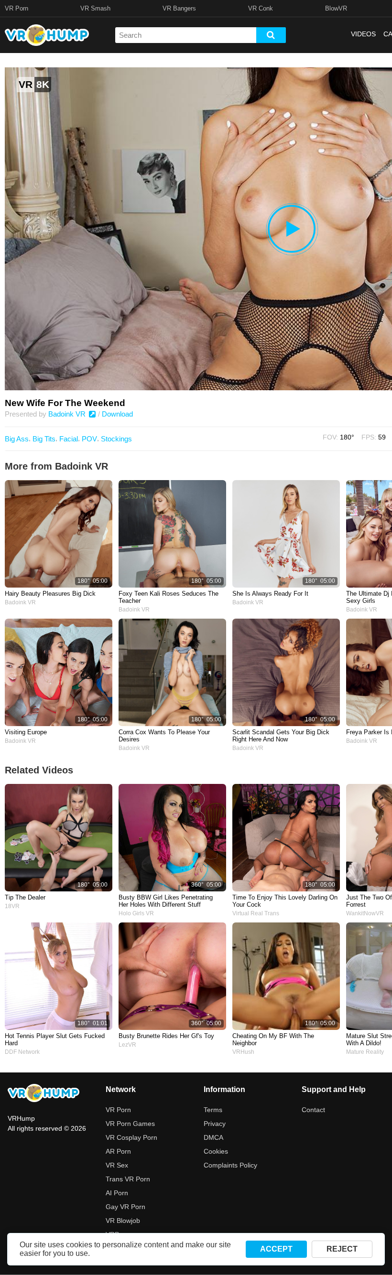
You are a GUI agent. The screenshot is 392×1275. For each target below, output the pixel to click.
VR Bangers (179, 8)
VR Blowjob (123, 1220)
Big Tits (44, 439)
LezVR (127, 1044)
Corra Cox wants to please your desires (164, 736)
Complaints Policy (230, 1165)
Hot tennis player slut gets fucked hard (55, 1039)
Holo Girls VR (136, 913)
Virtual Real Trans (255, 913)
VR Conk (260, 8)
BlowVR (336, 8)
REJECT (342, 1249)
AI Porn (117, 1193)
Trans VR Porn (128, 1179)
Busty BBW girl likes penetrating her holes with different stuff (166, 901)
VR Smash (95, 8)
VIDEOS (363, 34)
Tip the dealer (25, 897)
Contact (313, 1110)
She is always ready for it (270, 593)
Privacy (215, 1123)
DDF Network (22, 1052)
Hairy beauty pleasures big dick (50, 593)
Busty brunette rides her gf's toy (166, 1035)
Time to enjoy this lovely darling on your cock (285, 901)
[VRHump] (43, 1094)
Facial (68, 439)
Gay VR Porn (125, 1207)
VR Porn (16, 8)
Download (117, 414)
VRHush (243, 1052)
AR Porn (118, 1151)
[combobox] (185, 35)
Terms (213, 1110)
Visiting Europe (26, 732)
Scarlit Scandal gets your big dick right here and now (280, 736)
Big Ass (17, 439)
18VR (12, 906)
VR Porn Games (130, 1123)
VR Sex (117, 1165)
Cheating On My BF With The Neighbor (273, 1039)
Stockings (116, 439)
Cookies (216, 1151)
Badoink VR (67, 414)
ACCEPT (276, 1249)
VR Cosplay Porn (131, 1137)
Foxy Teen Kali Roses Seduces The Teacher (168, 597)
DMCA (213, 1137)
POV (89, 439)
